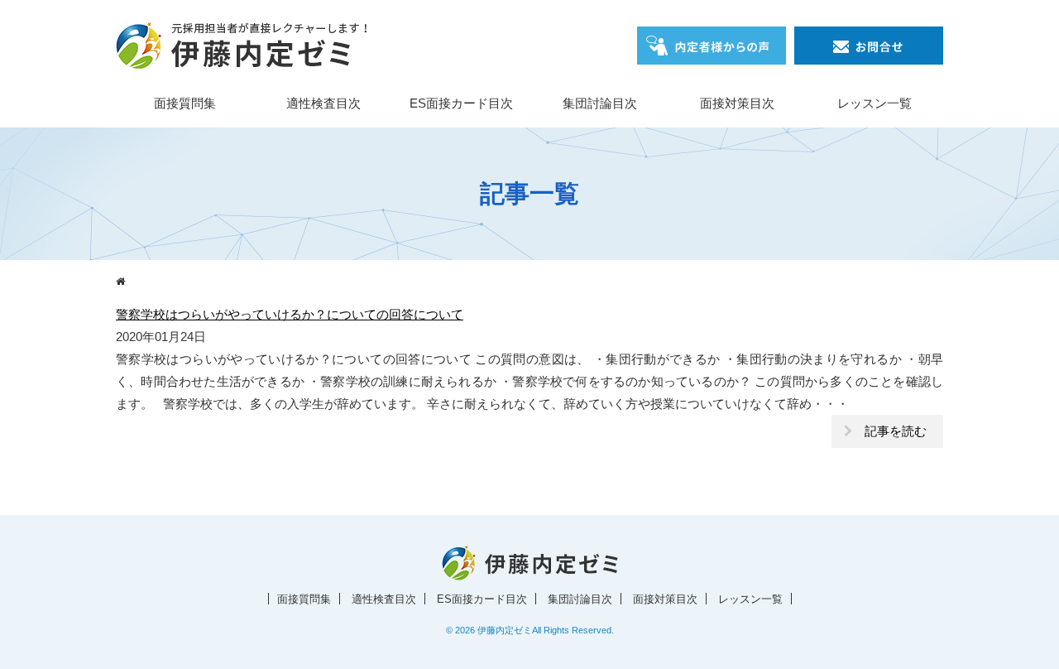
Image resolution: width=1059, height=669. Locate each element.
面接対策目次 (737, 103)
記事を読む (896, 431)
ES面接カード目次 (461, 103)
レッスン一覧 (874, 103)
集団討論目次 (600, 103)
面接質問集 (185, 103)
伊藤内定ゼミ (504, 630)
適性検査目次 (323, 103)
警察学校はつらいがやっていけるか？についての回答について (289, 314)
